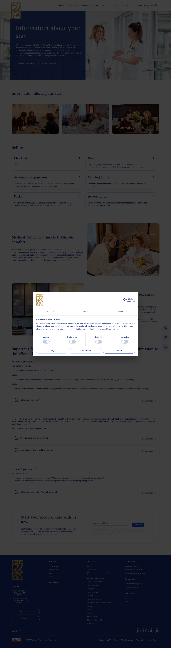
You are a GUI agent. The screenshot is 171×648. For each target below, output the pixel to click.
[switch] (72, 342)
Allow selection (85, 351)
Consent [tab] (50, 312)
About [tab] (120, 312)
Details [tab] (85, 312)
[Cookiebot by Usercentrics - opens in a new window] (125, 300)
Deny (52, 351)
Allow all (119, 351)
